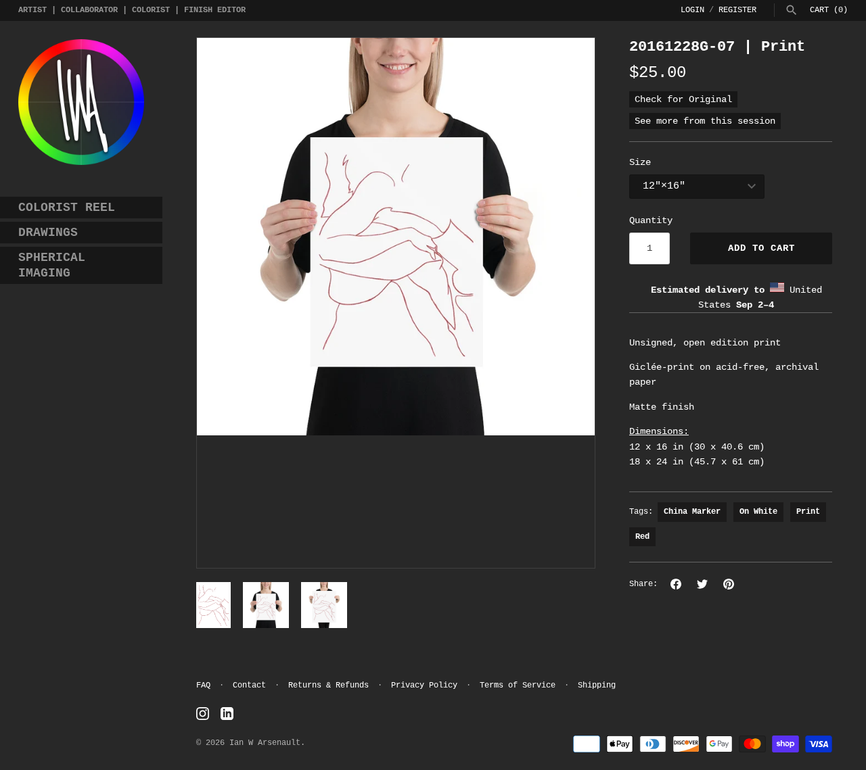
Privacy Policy (424, 685)
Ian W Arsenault (264, 743)
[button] (225, 303)
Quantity (651, 220)
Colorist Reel (66, 207)
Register (737, 10)
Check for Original (683, 99)
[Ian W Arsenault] (81, 102)
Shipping (597, 685)
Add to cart (761, 248)
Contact (249, 685)
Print (808, 511)
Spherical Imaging (51, 265)
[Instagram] (202, 714)
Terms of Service (517, 685)
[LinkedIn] (227, 714)
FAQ (203, 685)
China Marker (692, 511)
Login (692, 10)
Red (642, 537)
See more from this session (705, 121)
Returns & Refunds (328, 685)
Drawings (48, 232)
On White (758, 511)
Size (640, 162)
